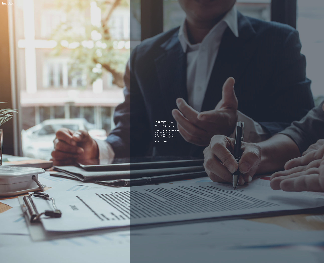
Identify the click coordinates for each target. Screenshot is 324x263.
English (165, 141)
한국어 (157, 141)
